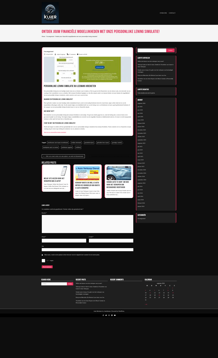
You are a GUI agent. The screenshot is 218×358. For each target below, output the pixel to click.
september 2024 (142, 179)
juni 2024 (140, 189)
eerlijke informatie (76, 142)
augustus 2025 (141, 143)
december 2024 (142, 169)
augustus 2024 (141, 183)
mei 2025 (140, 153)
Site (43, 246)
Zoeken (170, 50)
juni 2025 (140, 150)
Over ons (163, 13)
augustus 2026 (141, 103)
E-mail (91, 236)
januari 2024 (141, 206)
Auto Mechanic (98, 311)
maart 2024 (141, 199)
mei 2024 (140, 193)
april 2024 (140, 196)
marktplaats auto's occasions (50, 147)
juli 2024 (140, 186)
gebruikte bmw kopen (103, 142)
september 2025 (142, 140)
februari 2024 (141, 203)
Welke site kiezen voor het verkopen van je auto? (151, 61)
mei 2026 (140, 113)
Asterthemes (107, 311)
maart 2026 (141, 120)
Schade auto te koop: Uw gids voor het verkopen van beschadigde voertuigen (118, 185)
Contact (172, 13)
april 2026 (140, 116)
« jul (146, 304)
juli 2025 (140, 146)
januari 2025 (141, 166)
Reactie (44, 213)
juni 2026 (140, 110)
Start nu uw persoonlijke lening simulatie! (55, 132)
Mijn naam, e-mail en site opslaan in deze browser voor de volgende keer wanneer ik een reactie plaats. (72, 254)
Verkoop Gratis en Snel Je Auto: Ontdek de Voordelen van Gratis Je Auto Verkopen (87, 185)
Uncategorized (48, 51)
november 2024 (142, 173)
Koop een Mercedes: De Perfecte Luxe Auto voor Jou (152, 75)
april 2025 (140, 156)
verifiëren (78, 147)
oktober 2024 (141, 176)
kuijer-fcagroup (61, 54)
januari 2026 (141, 126)
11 (150, 292)
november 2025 (142, 133)
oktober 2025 (141, 136)
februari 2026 (141, 123)
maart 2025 (141, 160)
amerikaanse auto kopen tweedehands (58, 142)
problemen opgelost (67, 147)
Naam (44, 236)
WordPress (121, 311)
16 (173, 292)
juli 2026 (140, 106)
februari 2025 (141, 163)
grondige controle (117, 142)
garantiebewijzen (89, 142)
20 (159, 295)
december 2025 (142, 130)
